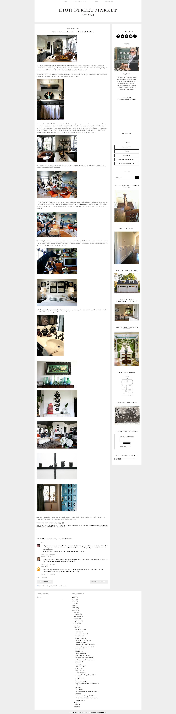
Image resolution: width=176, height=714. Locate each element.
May (75, 702)
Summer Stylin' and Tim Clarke (85, 644)
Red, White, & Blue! (81, 634)
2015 (74, 599)
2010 (74, 610)
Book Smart (79, 651)
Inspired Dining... (80, 666)
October (76, 618)
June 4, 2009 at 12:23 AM (48, 574)
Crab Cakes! (79, 631)
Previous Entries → (99, 581)
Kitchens (82, 525)
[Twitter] (122, 36)
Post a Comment (42, 578)
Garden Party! (79, 679)
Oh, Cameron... (80, 700)
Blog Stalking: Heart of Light (84, 647)
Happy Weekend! (80, 638)
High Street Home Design (126, 163)
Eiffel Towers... (80, 670)
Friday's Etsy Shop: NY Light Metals (86, 691)
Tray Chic (78, 664)
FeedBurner (130, 446)
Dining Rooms (61, 525)
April (75, 704)
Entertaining (127, 155)
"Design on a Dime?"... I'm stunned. (86, 698)
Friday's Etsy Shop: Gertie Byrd (85, 657)
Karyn (43, 566)
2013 (74, 603)
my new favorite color (81, 204)
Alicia (42, 543)
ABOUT (95, 2)
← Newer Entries (44, 581)
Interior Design (72, 525)
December (77, 614)
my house (127, 151)
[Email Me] (135, 36)
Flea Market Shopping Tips (127, 159)
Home (39, 597)
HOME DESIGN (80, 2)
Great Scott (79, 668)
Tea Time (78, 693)
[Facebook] (118, 36)
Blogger (102, 712)
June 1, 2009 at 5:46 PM (48, 554)
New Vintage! (79, 636)
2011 (74, 608)
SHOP (65, 2)
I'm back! (78, 687)
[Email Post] (63, 523)
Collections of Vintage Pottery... (85, 660)
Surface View (53, 241)
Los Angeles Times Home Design (53, 526)
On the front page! (81, 681)
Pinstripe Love (80, 649)
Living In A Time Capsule (83, 640)
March (76, 706)
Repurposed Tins (80, 653)
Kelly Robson (45, 556)
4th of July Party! (80, 629)
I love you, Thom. (80, 642)
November (77, 616)
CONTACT (109, 2)
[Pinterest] (127, 36)
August (76, 623)
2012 (74, 606)
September (77, 621)
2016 (74, 597)
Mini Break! (79, 689)
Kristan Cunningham (53, 65)
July (75, 625)
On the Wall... (79, 662)
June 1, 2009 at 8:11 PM (48, 564)
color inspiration (48, 525)
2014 (74, 601)
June (75, 627)
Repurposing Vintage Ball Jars (85, 696)
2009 (74, 612)
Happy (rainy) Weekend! (82, 655)
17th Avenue (83, 712)
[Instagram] (131, 36)
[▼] (72, 612)
